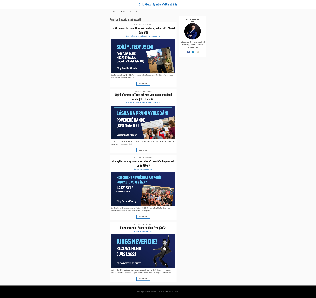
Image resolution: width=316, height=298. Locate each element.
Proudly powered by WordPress (147, 292)
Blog (123, 12)
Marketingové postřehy (137, 36)
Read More (143, 83)
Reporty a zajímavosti (153, 36)
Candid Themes (174, 292)
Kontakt (133, 12)
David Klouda (148, 24)
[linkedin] (193, 52)
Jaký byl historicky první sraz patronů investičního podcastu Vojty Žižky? (143, 163)
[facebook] (188, 52)
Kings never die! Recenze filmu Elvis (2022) (143, 227)
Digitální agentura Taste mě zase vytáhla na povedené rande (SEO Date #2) (143, 96)
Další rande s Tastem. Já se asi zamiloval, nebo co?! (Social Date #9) (143, 30)
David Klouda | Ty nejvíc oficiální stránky (158, 4)
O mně (113, 12)
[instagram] (198, 52)
